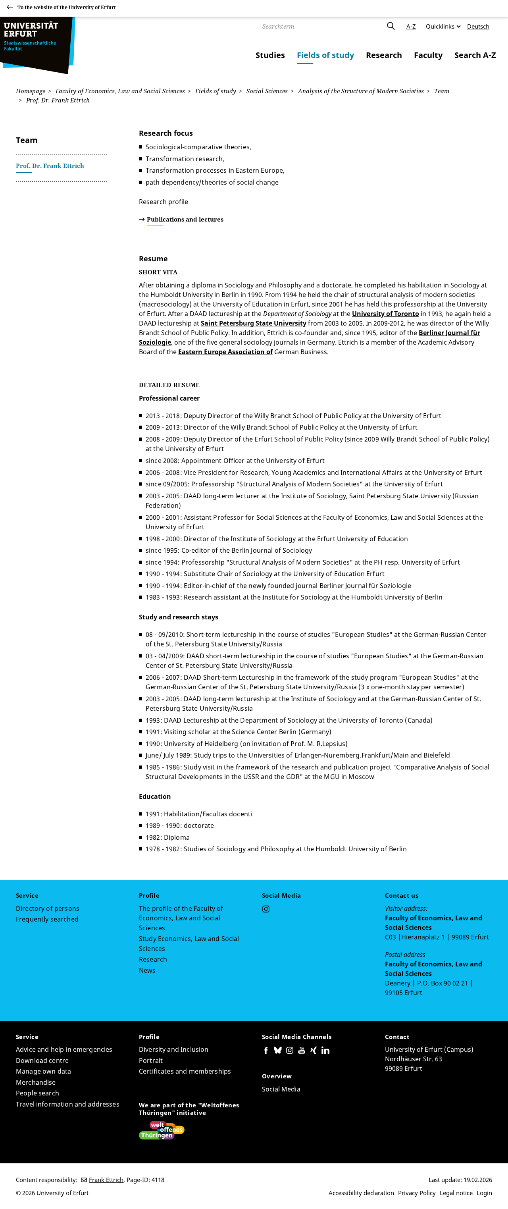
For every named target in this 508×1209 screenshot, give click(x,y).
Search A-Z (475, 55)
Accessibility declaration (361, 1193)
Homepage (30, 91)
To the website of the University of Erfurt (66, 7)
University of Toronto (385, 313)
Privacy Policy (417, 1193)
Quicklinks (440, 26)
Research (384, 55)
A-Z (411, 26)
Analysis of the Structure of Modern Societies (360, 91)
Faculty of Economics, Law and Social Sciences (119, 91)
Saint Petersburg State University (253, 323)
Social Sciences (266, 91)
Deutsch (478, 26)
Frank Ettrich (106, 1180)
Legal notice (456, 1193)
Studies (270, 55)
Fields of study (325, 55)
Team (441, 91)
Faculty (428, 55)
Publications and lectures (185, 219)
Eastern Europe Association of (225, 351)
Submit (390, 26)
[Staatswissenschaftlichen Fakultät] (37, 45)
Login (484, 1193)
